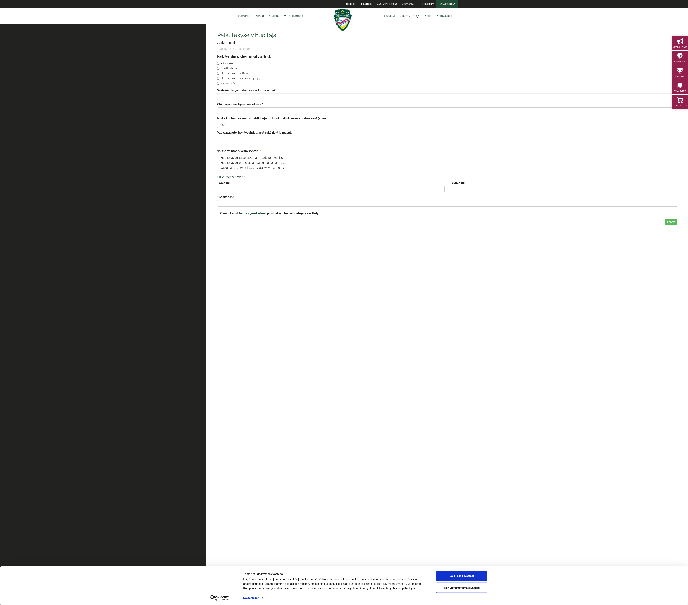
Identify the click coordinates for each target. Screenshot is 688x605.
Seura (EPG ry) (409, 16)
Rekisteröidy (427, 4)
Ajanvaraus (408, 4)
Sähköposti (225, 197)
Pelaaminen (242, 16)
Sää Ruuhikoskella (387, 4)
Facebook (350, 4)
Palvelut (389, 16)
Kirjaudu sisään (447, 4)
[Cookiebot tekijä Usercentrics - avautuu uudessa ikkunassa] (219, 598)
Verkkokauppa (293, 16)
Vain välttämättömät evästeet (462, 587)
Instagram (366, 4)
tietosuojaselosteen (253, 213)
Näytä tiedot (251, 597)
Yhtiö (428, 16)
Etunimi (223, 183)
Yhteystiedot (445, 16)
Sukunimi (457, 183)
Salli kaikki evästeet (462, 575)
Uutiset (274, 16)
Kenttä (259, 16)
